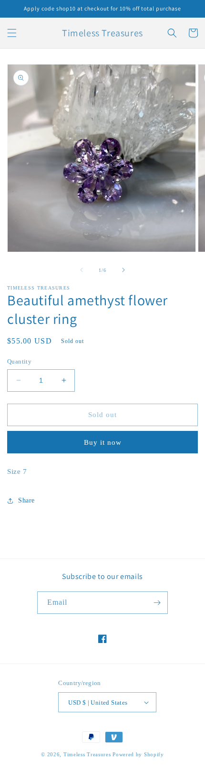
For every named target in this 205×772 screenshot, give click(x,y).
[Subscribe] (156, 602)
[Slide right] (123, 269)
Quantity (19, 361)
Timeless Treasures (88, 754)
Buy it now (103, 442)
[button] (11, 32)
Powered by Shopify (138, 754)
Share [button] (26, 500)
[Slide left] (81, 269)
